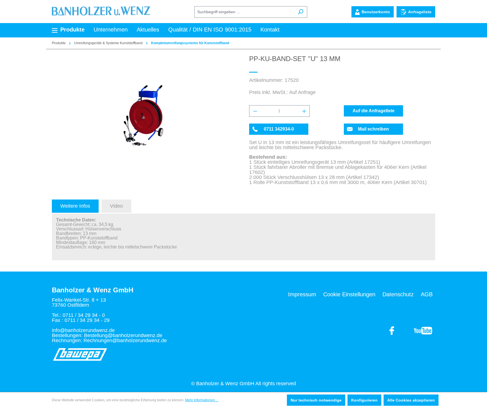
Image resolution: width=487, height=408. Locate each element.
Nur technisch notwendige (316, 400)
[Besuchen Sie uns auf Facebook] (423, 330)
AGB (427, 294)
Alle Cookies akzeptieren (411, 400)
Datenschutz (398, 294)
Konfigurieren (364, 400)
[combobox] (244, 12)
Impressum (302, 294)
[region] (145, 115)
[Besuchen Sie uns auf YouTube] (392, 330)
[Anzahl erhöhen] (304, 111)
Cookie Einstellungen (349, 294)
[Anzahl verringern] (254, 111)
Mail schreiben (373, 129)
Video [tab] (116, 206)
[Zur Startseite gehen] (101, 10)
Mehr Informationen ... (201, 400)
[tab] (75, 206)
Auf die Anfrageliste (374, 110)
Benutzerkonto (376, 12)
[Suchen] (300, 12)
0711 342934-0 (279, 129)
